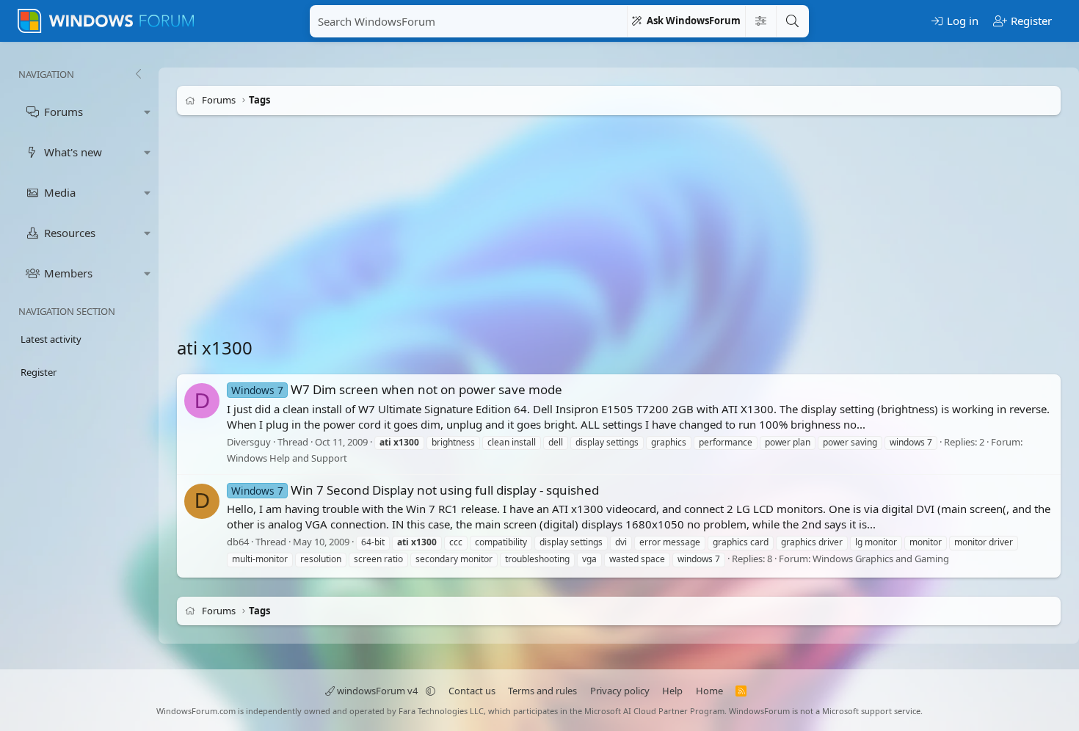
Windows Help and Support (287, 458)
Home (709, 690)
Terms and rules (542, 690)
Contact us (471, 690)
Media (60, 192)
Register (39, 372)
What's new (73, 152)
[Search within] (760, 21)
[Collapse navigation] (138, 74)
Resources (69, 232)
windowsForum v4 (377, 690)
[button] (148, 111)
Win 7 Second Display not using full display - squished (415, 489)
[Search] (792, 21)
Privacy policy (620, 690)
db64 (238, 541)
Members (68, 273)
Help (672, 690)
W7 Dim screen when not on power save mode (396, 389)
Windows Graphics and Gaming (881, 558)
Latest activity (51, 339)
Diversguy (249, 441)
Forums (63, 111)
